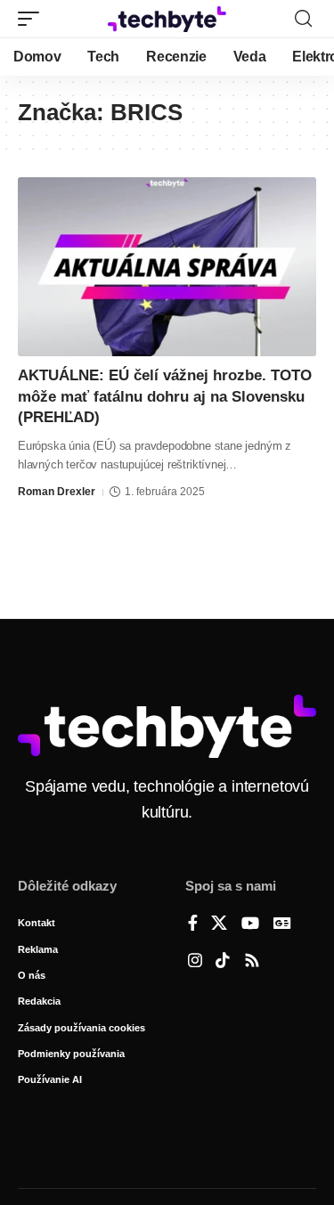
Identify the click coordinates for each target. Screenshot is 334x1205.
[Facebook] (192, 924)
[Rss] (252, 962)
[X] (219, 924)
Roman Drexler (56, 491)
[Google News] (282, 924)
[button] (33, 19)
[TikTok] (222, 962)
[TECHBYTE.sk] (167, 18)
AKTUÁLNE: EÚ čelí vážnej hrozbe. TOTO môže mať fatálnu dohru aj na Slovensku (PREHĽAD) (165, 397)
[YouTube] (250, 924)
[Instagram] (195, 962)
